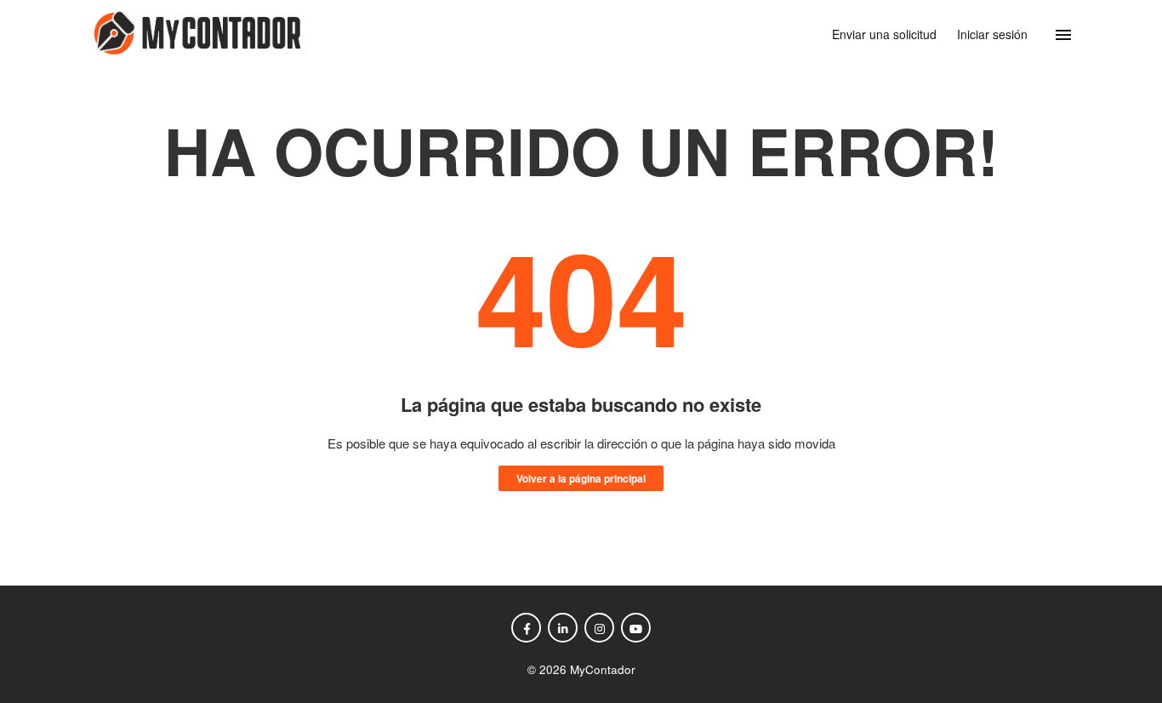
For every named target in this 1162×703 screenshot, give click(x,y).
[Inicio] (194, 49)
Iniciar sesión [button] (992, 34)
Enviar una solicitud (884, 34)
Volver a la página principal (581, 478)
